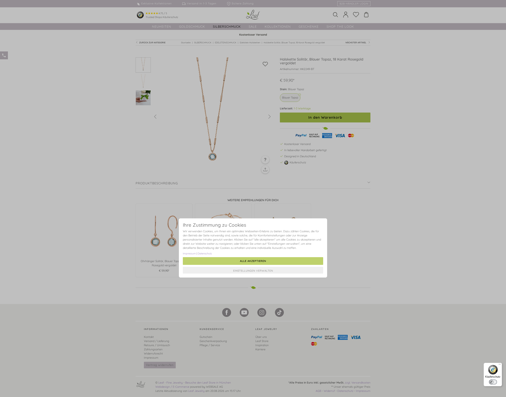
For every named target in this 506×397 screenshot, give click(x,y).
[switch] (493, 382)
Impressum (189, 253)
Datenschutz (205, 253)
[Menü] (499, 365)
